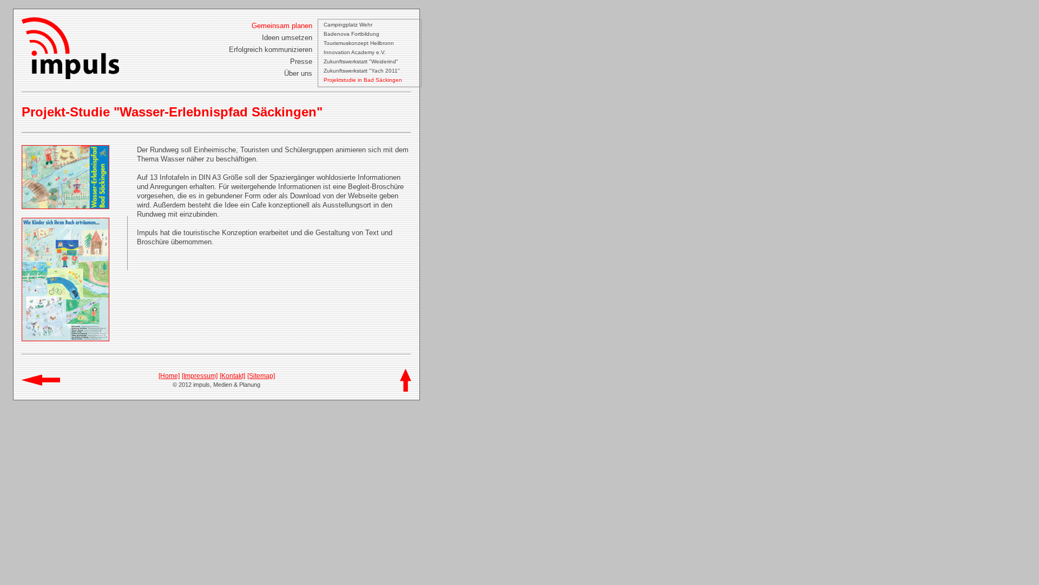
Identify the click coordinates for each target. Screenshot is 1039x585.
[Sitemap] (261, 376)
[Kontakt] (232, 376)
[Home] (169, 376)
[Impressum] (200, 376)
